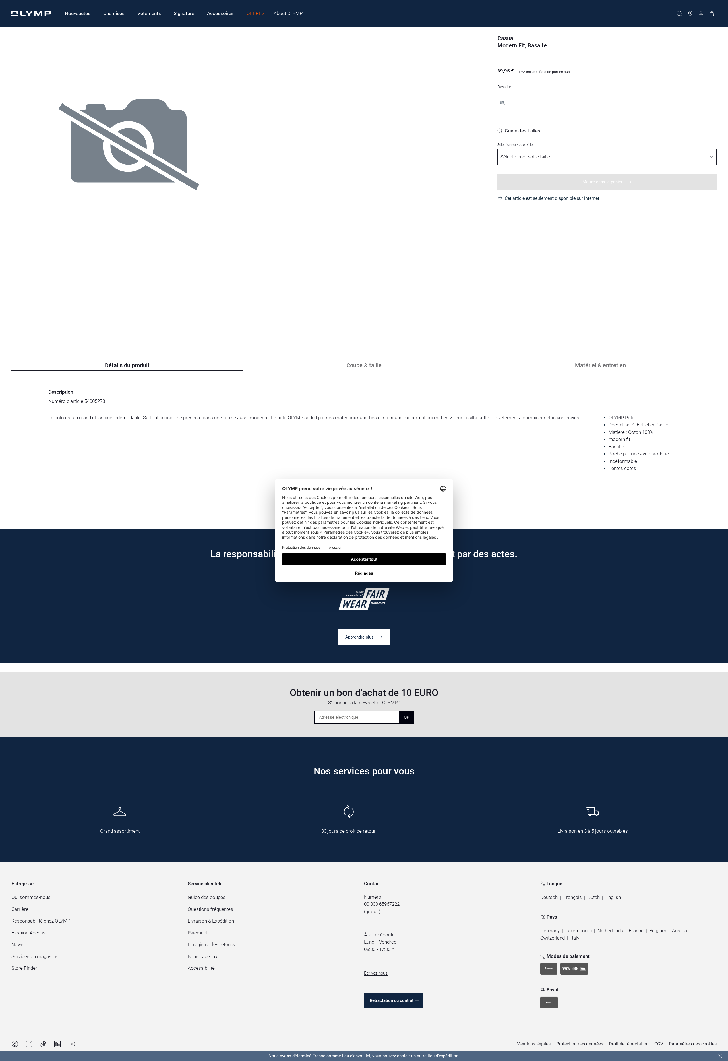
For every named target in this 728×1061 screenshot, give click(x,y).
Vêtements (149, 13)
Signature (184, 13)
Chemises (114, 13)
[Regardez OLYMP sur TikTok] (43, 1044)
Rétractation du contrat (391, 1000)
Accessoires (220, 13)
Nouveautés (77, 13)
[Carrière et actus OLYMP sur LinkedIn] (57, 1044)
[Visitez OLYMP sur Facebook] (14, 1044)
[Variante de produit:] (502, 103)
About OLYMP (288, 13)
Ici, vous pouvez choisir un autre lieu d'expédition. (413, 1055)
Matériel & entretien (600, 365)
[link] (518, 130)
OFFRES (255, 13)
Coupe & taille (364, 365)
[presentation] (364, 443)
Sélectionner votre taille (515, 145)
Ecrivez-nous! (376, 973)
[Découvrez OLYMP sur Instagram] (29, 1044)
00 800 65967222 (382, 904)
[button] (549, 897)
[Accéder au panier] (711, 13)
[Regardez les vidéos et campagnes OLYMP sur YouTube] (71, 1044)
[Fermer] (720, 1056)
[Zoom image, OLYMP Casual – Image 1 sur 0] (129, 174)
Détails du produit (127, 365)
